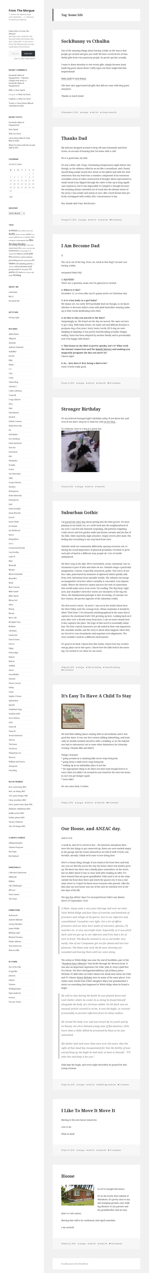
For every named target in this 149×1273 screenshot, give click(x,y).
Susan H (12, 731)
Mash (11, 583)
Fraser (11, 469)
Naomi (11, 613)
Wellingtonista (15, 989)
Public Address (15, 941)
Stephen (12, 99)
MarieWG (13, 578)
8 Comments (116, 220)
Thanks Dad (74, 138)
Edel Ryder (13, 434)
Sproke (12, 705)
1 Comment (124, 1084)
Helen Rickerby (15, 495)
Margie (12, 569)
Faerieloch (13, 452)
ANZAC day (25, 231)
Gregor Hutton (15, 482)
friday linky (30, 245)
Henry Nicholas (84, 977)
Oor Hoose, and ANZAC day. (91, 828)
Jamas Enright (15, 508)
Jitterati (12, 975)
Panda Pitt (13, 635)
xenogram (13, 766)
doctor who (29, 237)
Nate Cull (12, 617)
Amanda (12, 343)
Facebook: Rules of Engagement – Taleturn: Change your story (19, 78)
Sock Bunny (80, 78)
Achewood (13, 915)
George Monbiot (15, 924)
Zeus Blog (13, 770)
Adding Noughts (15, 843)
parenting (13, 260)
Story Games (14, 894)
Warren (12, 757)
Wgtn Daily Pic (15, 993)
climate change (20, 234)
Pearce (12, 644)
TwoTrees (13, 748)
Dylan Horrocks (15, 426)
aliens (19, 231)
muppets (26, 251)
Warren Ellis (14, 950)
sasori (11, 670)
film (31, 240)
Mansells (12, 565)
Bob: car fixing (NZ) (17, 791)
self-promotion (20, 266)
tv (20, 269)
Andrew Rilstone (16, 920)
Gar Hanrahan (15, 474)
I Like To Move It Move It (88, 1110)
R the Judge (13, 652)
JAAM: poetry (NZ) (16, 813)
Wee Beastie (27, 272)
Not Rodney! (14, 856)
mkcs (11, 604)
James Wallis (14, 928)
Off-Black (13, 631)
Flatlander (13, 460)
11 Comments (115, 1150)
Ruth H (12, 661)
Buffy (12, 234)
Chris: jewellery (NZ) (17, 800)
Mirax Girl (13, 600)
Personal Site (14, 301)
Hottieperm (14, 500)
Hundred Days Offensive (74, 963)
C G (10, 369)
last (67, 897)
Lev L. (11, 543)
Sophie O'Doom (15, 696)
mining (21, 251)
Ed (10, 430)
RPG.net (12, 890)
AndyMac (13, 351)
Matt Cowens (14, 587)
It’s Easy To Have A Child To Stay (96, 696)
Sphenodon (13, 700)
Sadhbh (12, 665)
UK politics (25, 269)
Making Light (14, 933)
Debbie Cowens (15, 421)
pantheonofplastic (26, 257)
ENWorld (12, 877)
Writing (17, 275)
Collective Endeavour (18, 872)
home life (17, 248)
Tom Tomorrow (15, 946)
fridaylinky (17, 244)
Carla (11, 378)
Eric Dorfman (14, 439)
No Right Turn (15, 622)
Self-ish (95, 112)
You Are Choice (15, 1002)
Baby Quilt (66, 78)
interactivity (31, 248)
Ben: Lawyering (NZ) (17, 787)
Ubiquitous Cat (15, 753)
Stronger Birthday (81, 409)
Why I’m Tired (24, 94)
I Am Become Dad (80, 245)
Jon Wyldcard (14, 530)
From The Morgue (21, 10)
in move (24, 248)
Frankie (12, 465)
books (31, 231)
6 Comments (68, 670)
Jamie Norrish (15, 513)
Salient (12, 980)
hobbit (11, 248)
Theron (12, 740)
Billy (11, 90)
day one (22, 237)
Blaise (11, 364)
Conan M (12, 395)
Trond (11, 103)
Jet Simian (13, 526)
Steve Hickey (14, 718)
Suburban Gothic (79, 512)
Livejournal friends (17, 548)
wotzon (12, 997)
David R (12, 417)
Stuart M (12, 727)
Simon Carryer (15, 683)
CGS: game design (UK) (18, 795)
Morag (11, 609)
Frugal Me (13, 971)
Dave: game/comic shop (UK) (20, 804)
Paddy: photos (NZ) (17, 817)
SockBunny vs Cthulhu (85, 41)
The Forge (13, 899)
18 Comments (116, 1243)
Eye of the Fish (15, 967)
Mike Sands (13, 591)
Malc (11, 561)
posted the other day (75, 522)
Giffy (11, 478)
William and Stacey (17, 761)
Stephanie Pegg (15, 709)
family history (104, 349)
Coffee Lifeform (15, 391)
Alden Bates (14, 334)
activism (13, 230)
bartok (11, 356)
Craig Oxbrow (15, 399)
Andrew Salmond (16, 347)
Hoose (67, 1176)
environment (20, 240)
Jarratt (11, 517)
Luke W (12, 556)
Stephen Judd (14, 713)
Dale (10, 408)
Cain (10, 373)
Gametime (13, 292)
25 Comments (115, 383)
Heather (12, 487)
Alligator (12, 338)
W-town (19, 272)
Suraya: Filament (16, 822)
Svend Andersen (15, 735)
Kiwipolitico (14, 539)
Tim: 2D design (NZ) (17, 826)
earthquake (12, 240)
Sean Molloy (14, 674)
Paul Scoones (14, 639)
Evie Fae (12, 447)
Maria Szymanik (15, 574)
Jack (10, 504)
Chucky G (13, 386)
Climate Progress (16, 847)
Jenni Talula (14, 522)
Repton (12, 657)
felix (26, 240)
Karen (11, 535)
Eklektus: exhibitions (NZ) (19, 809)
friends (105, 112)
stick (11, 722)
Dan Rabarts (14, 412)
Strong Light (14, 317)
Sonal (11, 692)
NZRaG (12, 881)
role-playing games (23, 263)
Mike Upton (14, 596)
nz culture (18, 254)
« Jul (10, 197)
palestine (16, 257)
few (71, 897)
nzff (24, 254)
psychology (28, 260)
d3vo (11, 404)
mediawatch (14, 250)
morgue (85, 112)
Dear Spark (20, 90)
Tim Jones (13, 744)
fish (10, 456)
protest (20, 260)
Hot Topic (13, 851)
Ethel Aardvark (15, 443)
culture (17, 237)
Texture (12, 984)
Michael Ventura (16, 937)
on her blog (109, 421)
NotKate (12, 626)
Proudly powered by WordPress (74, 1264)
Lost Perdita (14, 552)
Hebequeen (13, 491)
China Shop (13, 382)
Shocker (12, 679)
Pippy (11, 648)
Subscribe (28, 53)
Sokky (11, 687)
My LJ (11, 296)
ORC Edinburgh (15, 885)
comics (28, 234)
